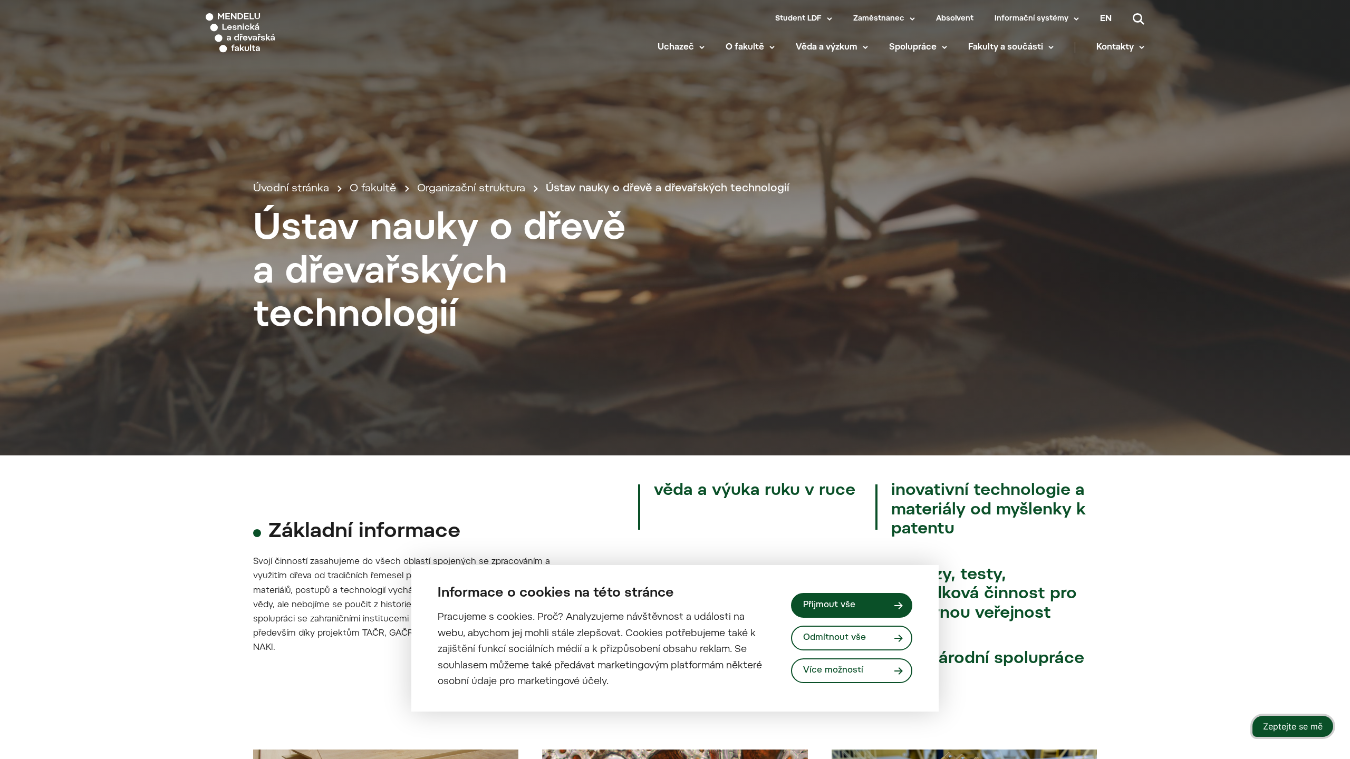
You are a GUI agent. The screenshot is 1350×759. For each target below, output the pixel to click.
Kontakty (1115, 47)
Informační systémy (1031, 19)
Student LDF (798, 19)
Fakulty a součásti (1005, 47)
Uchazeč (676, 47)
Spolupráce (913, 47)
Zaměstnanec (878, 19)
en (1106, 19)
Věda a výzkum (826, 47)
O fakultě (745, 47)
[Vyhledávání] (1138, 19)
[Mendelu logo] (269, 33)
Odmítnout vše (834, 638)
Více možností (833, 670)
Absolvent (954, 19)
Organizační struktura (471, 188)
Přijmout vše (829, 605)
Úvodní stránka (291, 188)
